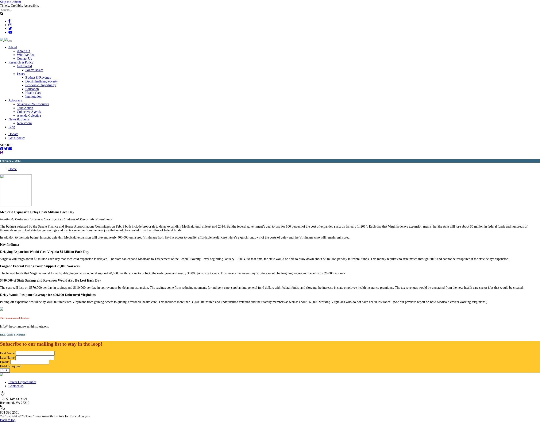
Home (12, 169)
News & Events (19, 119)
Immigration (33, 96)
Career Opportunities (22, 382)
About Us (23, 51)
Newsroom (24, 123)
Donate (13, 134)
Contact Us (24, 58)
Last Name (7, 357)
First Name (7, 353)
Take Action (25, 108)
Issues (21, 74)
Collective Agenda (29, 111)
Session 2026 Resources (33, 104)
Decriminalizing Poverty (41, 81)
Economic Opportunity (40, 85)
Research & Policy (20, 62)
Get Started (24, 66)
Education (32, 89)
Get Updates (16, 138)
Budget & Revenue (38, 77)
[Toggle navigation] (10, 41)
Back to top (7, 420)
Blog (11, 127)
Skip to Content (10, 2)
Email (4, 362)
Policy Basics (34, 70)
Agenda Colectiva (29, 115)
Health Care (33, 92)
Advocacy (15, 100)
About (12, 47)
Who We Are (25, 55)
